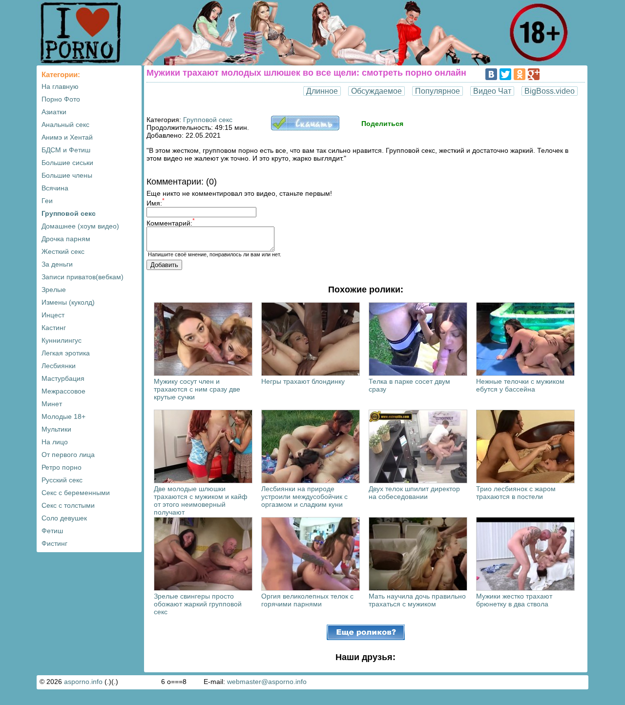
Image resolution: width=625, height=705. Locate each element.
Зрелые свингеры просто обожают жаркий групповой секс (198, 604)
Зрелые (54, 289)
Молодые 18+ (63, 416)
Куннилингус (62, 340)
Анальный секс (65, 124)
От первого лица (68, 454)
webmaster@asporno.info (267, 681)
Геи (47, 201)
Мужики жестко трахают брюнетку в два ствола (514, 600)
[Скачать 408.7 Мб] (305, 128)
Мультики (56, 429)
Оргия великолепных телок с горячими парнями (307, 600)
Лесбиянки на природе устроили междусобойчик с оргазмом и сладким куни (304, 496)
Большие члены (67, 175)
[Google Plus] (534, 74)
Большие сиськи (67, 162)
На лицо (55, 442)
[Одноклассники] (519, 74)
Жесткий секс (63, 251)
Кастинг (54, 328)
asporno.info (83, 681)
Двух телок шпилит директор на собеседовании (414, 492)
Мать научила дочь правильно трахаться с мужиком (417, 600)
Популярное (437, 91)
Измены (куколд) (68, 302)
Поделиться (382, 123)
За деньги (57, 264)
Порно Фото (61, 99)
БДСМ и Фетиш (66, 150)
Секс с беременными (76, 493)
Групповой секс (69, 213)
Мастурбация (63, 378)
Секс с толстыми (68, 505)
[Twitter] (505, 74)
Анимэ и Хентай (67, 137)
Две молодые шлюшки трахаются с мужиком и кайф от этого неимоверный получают (201, 500)
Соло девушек (64, 518)
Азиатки (54, 112)
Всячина (55, 188)
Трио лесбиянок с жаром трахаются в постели (516, 492)
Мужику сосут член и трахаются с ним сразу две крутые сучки (197, 389)
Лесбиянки (59, 366)
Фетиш (52, 531)
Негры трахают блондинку (303, 381)
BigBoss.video (549, 91)
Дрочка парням (66, 239)
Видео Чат (492, 91)
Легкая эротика (66, 353)
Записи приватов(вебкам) (83, 277)
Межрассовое (63, 391)
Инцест (53, 315)
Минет (52, 404)
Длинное (322, 91)
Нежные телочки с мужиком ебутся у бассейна (520, 385)
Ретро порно (62, 467)
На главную (60, 86)
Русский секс (62, 480)
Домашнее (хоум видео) (80, 226)
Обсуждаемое (376, 91)
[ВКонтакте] (491, 74)
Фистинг (54, 543)
